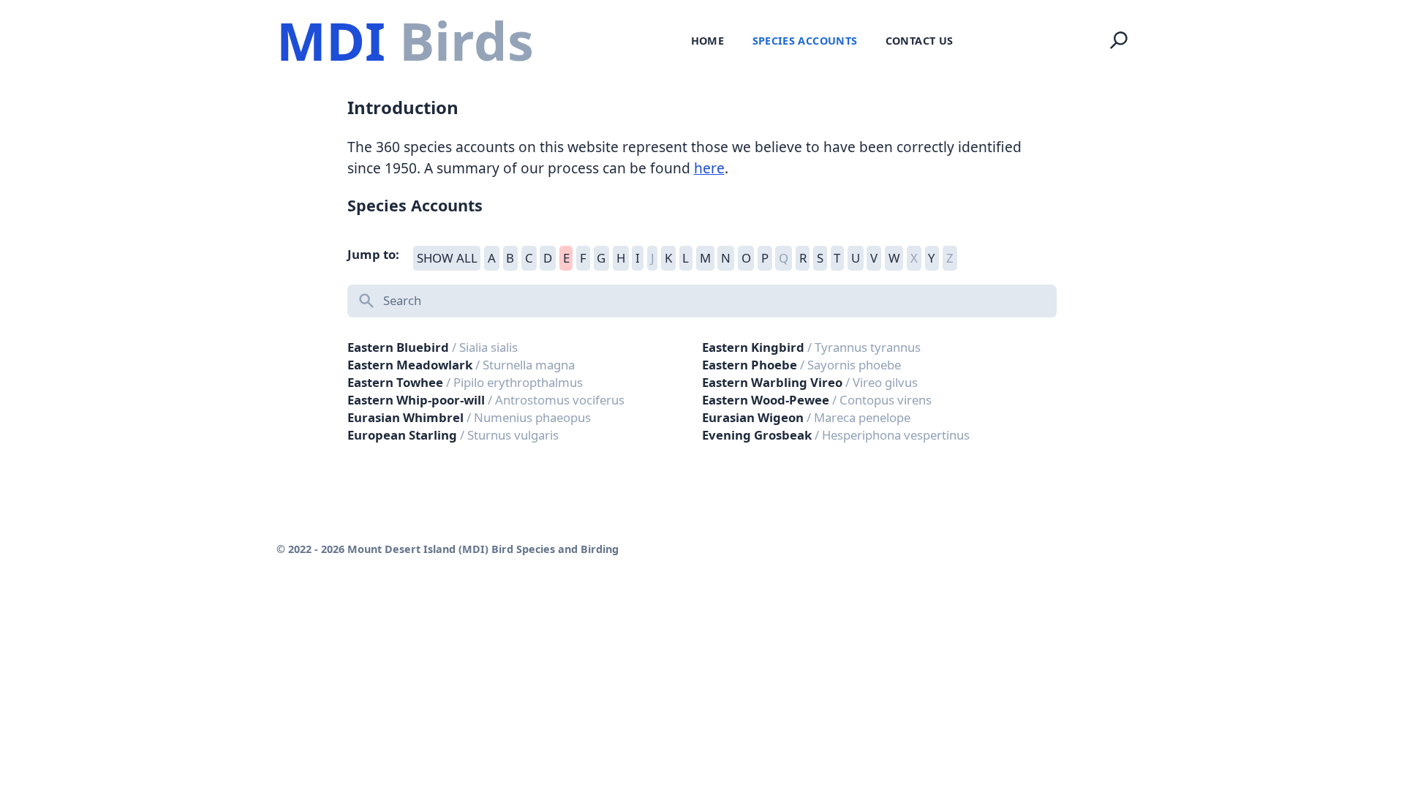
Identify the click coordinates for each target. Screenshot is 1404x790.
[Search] (1119, 40)
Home (707, 41)
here (709, 168)
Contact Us (920, 41)
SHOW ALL (447, 257)
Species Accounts (805, 41)
